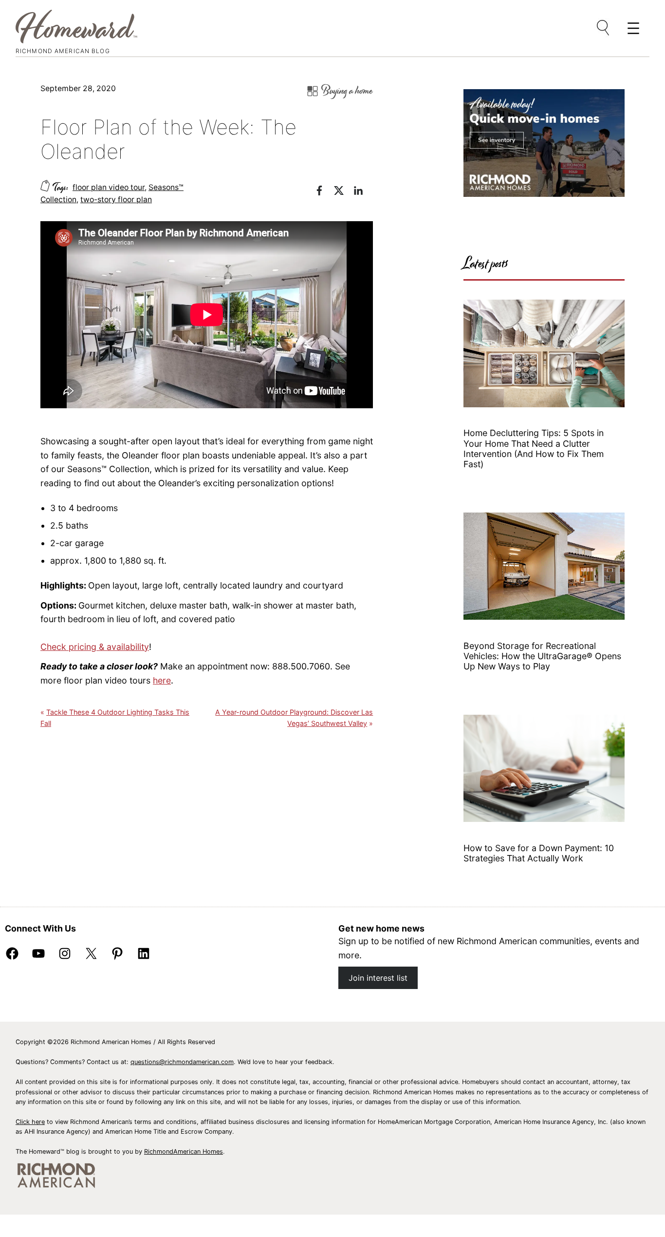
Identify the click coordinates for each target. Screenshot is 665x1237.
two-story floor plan (116, 199)
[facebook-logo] (324, 192)
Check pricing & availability (94, 647)
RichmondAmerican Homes (183, 1151)
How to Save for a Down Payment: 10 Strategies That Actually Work (538, 853)
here (162, 680)
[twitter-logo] (343, 192)
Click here (30, 1121)
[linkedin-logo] (363, 192)
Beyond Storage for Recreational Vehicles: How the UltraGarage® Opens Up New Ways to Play (542, 656)
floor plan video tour (109, 187)
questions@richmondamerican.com (182, 1062)
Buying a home (347, 90)
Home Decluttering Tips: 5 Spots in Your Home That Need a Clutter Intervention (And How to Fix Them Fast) (533, 448)
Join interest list (378, 978)
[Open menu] (603, 28)
